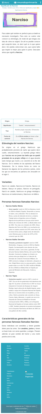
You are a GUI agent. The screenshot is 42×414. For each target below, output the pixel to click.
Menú (6, 2)
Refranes (26, 358)
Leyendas (27, 348)
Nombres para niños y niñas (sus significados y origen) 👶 (23, 8)
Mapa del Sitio (8, 355)
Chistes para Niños (9, 388)
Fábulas (9, 373)
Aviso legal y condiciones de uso (15, 406)
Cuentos (26, 346)
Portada (4, 8)
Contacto (9, 360)
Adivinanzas (10, 383)
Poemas (26, 360)
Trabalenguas (10, 371)
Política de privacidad (21, 408)
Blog (8, 350)
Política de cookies (31, 406)
